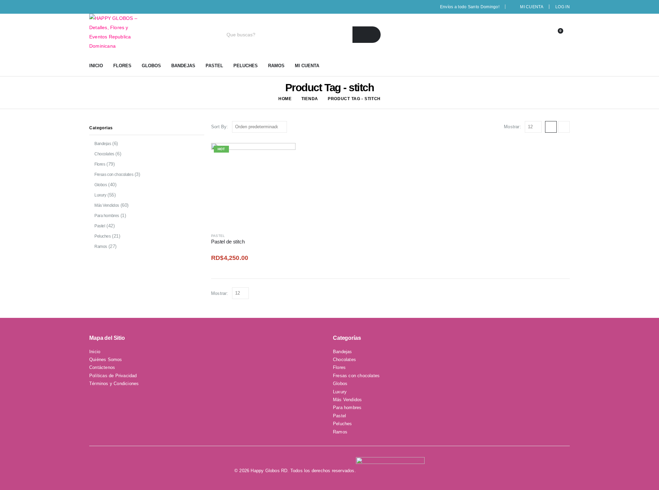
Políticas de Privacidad (113, 375)
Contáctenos (102, 367)
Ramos (276, 65)
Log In (562, 6)
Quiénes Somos (105, 359)
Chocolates (104, 154)
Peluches (245, 65)
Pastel (214, 65)
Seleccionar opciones (284, 154)
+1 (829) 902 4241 (505, 34)
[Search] (367, 34)
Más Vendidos (106, 205)
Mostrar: (512, 126)
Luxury (100, 195)
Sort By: (219, 126)
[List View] (564, 127)
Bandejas (183, 65)
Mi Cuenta (531, 6)
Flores (122, 65)
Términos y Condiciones (114, 383)
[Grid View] (551, 127)
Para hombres (106, 215)
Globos (151, 65)
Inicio (96, 65)
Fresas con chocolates (113, 174)
